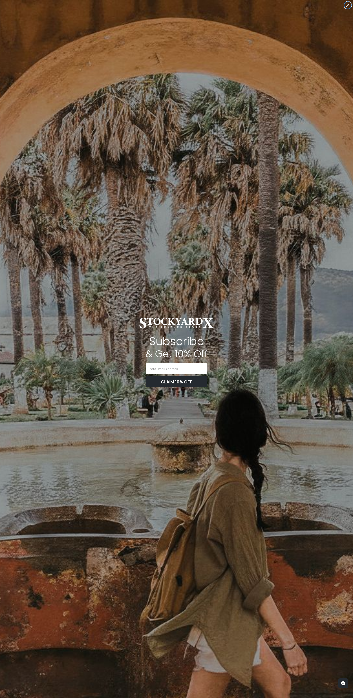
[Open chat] (343, 683)
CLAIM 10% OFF (176, 382)
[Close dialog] (347, 5)
